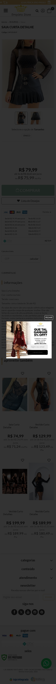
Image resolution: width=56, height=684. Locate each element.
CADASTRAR (37, 352)
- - (6, 339)
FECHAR (48, 317)
